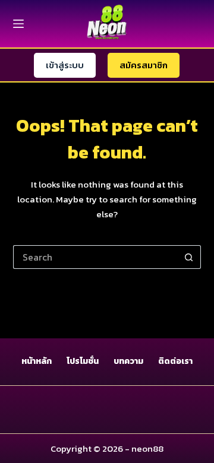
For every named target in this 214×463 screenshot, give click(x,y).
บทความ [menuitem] (128, 361)
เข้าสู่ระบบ (65, 65)
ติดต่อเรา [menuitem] (175, 361)
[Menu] (18, 23)
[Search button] (189, 257)
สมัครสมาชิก (143, 65)
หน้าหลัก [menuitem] (36, 361)
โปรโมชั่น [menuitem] (83, 361)
